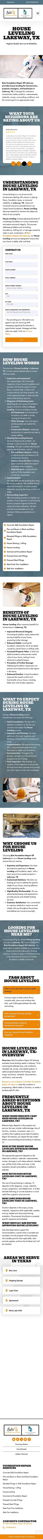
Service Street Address (13, 285)
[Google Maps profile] (13, 1439)
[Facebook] (25, 1439)
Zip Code (8, 301)
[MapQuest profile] (21, 1439)
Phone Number (10, 269)
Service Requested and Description (17, 309)
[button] (38, 13)
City (6, 293)
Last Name (8, 261)
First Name (9, 253)
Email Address (10, 277)
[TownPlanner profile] (17, 1439)
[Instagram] (29, 1439)
